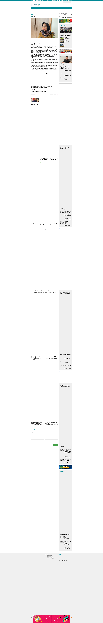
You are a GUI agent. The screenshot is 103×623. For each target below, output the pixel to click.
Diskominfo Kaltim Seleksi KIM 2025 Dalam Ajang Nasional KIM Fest (65, 209)
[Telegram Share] (55, 94)
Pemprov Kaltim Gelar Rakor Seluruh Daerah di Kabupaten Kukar (44, 159)
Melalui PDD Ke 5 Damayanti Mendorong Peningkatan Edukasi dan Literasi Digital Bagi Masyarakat (68, 45)
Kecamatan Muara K (43, 91)
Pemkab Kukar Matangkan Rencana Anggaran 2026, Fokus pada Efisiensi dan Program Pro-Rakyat (43, 81)
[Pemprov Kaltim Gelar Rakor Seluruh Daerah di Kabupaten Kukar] (44, 128)
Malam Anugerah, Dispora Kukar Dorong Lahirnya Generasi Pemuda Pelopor (54, 159)
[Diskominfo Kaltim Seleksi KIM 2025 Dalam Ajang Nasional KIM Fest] (66, 177)
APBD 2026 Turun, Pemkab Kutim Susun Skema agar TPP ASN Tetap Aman (67, 452)
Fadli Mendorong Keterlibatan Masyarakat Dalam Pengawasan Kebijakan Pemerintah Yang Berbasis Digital (68, 41)
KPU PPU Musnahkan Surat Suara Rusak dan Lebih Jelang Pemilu (67, 544)
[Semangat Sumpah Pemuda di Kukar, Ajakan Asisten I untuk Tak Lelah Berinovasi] (44, 192)
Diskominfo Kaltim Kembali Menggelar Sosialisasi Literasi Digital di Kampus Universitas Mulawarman (68, 225)
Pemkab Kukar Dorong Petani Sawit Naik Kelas (37, 85)
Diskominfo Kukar (33, 11)
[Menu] (31, 2)
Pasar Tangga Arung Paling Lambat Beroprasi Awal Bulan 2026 (39, 87)
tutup (33, 615)
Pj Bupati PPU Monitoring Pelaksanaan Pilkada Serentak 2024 (67, 539)
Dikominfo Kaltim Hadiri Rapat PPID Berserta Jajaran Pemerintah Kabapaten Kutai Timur (67, 219)
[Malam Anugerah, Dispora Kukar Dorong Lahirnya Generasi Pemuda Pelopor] (54, 128)
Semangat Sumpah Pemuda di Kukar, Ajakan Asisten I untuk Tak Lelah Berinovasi (41, 86)
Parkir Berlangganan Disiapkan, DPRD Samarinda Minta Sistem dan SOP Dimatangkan (65, 64)
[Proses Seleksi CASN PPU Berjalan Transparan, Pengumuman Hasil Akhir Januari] (66, 546)
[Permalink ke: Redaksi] (31, 16)
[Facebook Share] (51, 94)
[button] (70, 2)
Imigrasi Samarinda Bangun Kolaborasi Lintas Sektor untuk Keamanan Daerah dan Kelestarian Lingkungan (64, 0)
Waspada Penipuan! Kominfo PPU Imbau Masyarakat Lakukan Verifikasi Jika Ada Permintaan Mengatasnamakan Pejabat (65, 534)
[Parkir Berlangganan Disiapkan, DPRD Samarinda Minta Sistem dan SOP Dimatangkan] (66, 59)
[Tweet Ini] (52, 94)
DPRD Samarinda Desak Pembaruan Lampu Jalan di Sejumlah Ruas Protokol (68, 80)
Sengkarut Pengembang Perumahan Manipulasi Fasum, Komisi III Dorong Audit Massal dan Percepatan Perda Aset (67, 70)
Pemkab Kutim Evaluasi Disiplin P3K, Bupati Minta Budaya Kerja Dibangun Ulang (67, 462)
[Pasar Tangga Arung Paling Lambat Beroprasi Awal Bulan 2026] (54, 192)
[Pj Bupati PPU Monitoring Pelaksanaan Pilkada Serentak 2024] (66, 537)
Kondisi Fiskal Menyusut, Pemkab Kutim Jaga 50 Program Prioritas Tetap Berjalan (66, 447)
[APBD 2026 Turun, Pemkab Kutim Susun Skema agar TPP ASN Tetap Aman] (66, 450)
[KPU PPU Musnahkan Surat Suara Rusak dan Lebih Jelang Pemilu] (66, 542)
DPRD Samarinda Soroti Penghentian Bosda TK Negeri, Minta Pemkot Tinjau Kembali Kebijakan (67, 75)
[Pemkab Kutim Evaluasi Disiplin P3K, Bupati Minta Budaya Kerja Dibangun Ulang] (66, 460)
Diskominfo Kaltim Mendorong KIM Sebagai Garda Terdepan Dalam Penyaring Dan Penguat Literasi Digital (67, 215)
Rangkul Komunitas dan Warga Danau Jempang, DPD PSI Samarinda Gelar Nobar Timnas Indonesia (66, 14)
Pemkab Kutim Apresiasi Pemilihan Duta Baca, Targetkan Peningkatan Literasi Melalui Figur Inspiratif (67, 457)
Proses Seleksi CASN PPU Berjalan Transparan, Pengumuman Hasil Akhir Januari (67, 548)
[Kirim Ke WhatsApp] (57, 94)
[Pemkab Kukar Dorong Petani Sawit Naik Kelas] (35, 192)
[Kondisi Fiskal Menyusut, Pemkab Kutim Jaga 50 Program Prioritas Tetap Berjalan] (66, 415)
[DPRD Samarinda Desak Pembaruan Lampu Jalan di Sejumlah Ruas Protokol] (66, 78)
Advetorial (32, 91)
